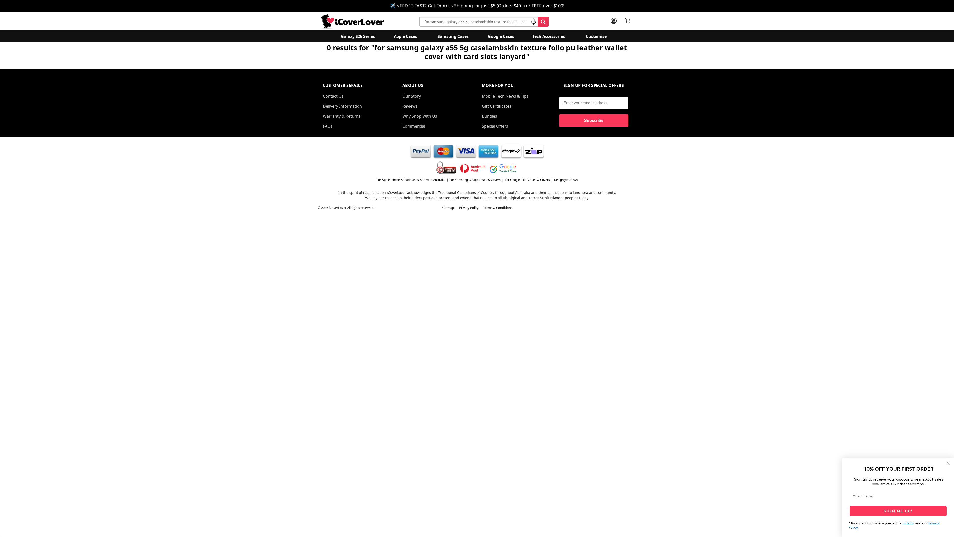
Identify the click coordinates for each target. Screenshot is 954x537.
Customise (596, 36)
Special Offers (495, 126)
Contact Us (333, 96)
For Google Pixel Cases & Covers (527, 180)
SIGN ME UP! (898, 511)
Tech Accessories (548, 36)
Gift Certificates (496, 106)
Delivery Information (342, 106)
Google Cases (501, 36)
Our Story (411, 96)
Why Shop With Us (419, 116)
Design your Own (566, 180)
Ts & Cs (908, 523)
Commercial (413, 126)
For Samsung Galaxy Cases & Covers (475, 180)
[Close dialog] (949, 464)
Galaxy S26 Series (358, 36)
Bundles (489, 116)
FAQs (328, 126)
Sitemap (448, 208)
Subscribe (593, 120)
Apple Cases (405, 36)
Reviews (410, 106)
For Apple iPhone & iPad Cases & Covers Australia (411, 180)
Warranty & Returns (341, 116)
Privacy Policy (468, 208)
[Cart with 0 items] (628, 21)
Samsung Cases (453, 36)
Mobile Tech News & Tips (505, 96)
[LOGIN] (614, 21)
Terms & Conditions (497, 208)
